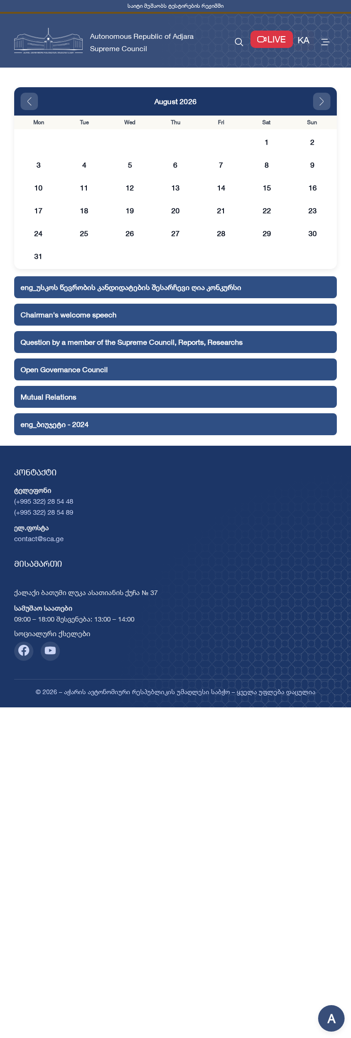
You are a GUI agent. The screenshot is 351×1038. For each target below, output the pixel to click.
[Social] (23, 651)
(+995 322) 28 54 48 (43, 501)
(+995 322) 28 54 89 (43, 512)
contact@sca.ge (39, 538)
